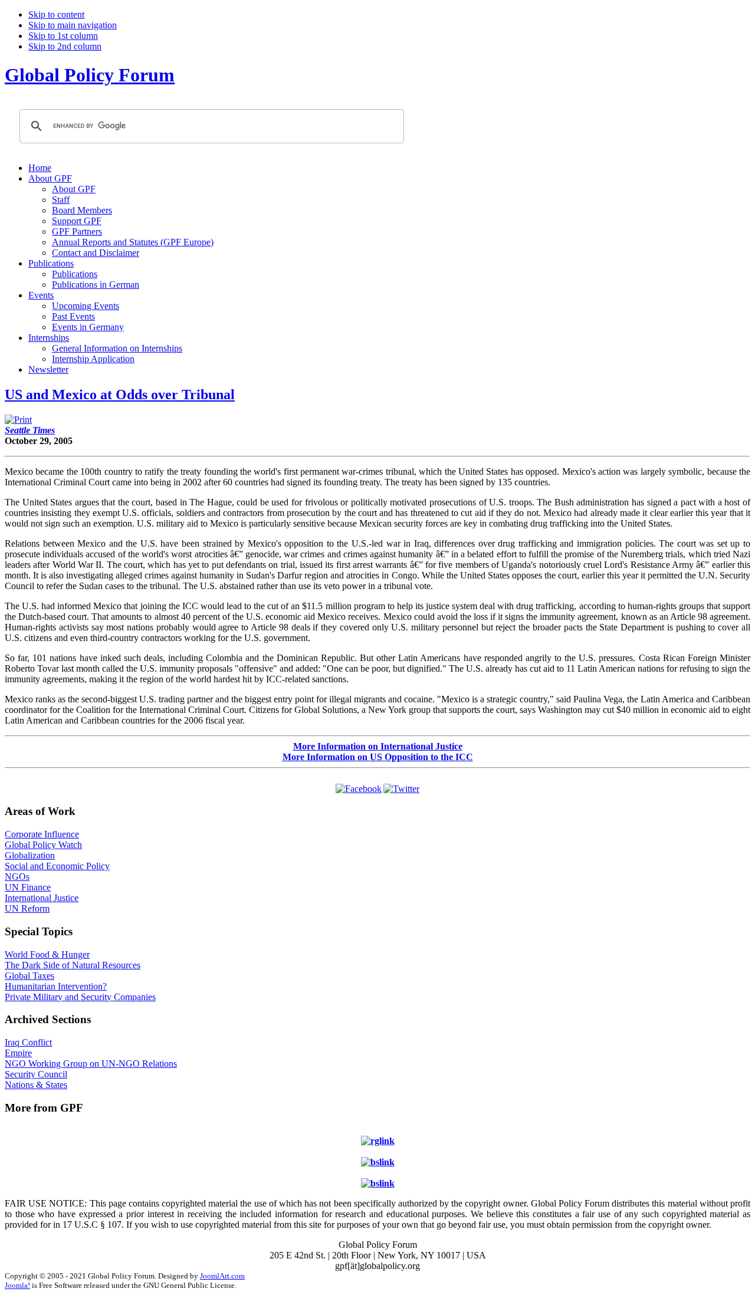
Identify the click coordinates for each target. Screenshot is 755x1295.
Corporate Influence (42, 834)
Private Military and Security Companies (80, 997)
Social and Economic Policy (57, 866)
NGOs (17, 877)
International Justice (41, 898)
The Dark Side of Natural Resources (72, 965)
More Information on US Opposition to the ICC (378, 757)
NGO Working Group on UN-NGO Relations (91, 1064)
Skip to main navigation (72, 25)
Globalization (30, 855)
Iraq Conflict (28, 1042)
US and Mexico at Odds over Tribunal (120, 394)
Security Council (36, 1074)
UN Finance (28, 887)
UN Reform (27, 908)
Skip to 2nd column (64, 46)
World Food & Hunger (47, 954)
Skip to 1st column (63, 36)
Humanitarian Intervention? (56, 986)
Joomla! (17, 1285)
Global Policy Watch (43, 845)
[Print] (18, 420)
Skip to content (56, 14)
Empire (18, 1053)
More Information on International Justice (377, 746)
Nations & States (36, 1085)
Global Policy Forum (90, 75)
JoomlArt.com (222, 1275)
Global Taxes (29, 976)
